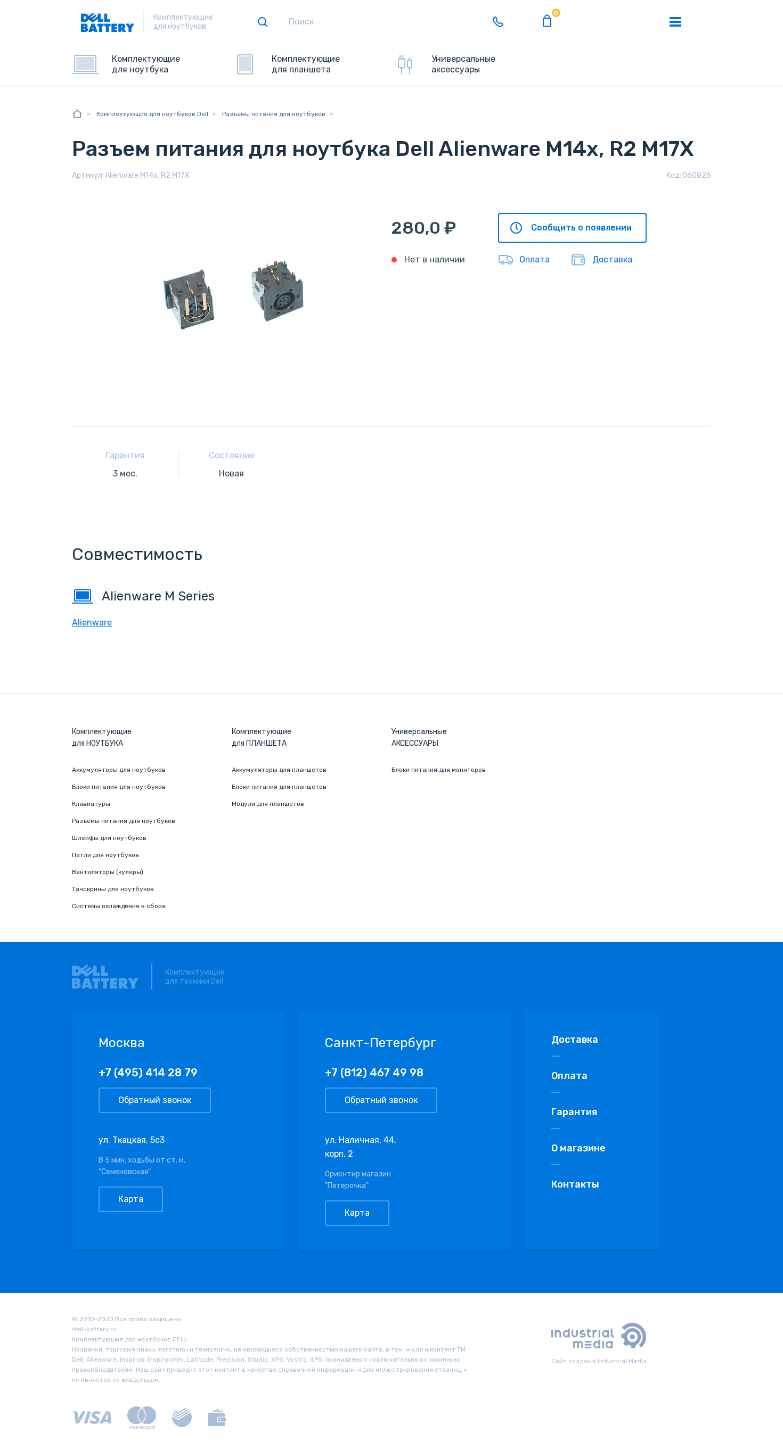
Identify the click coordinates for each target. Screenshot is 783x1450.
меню (675, 22)
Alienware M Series (158, 596)
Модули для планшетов (268, 804)
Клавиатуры (91, 804)
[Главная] (77, 114)
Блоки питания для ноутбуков (119, 786)
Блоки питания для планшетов (279, 786)
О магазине (578, 1148)
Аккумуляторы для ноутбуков (119, 769)
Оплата (534, 259)
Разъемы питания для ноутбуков (123, 821)
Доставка (612, 259)
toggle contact (498, 22)
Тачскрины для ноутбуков (113, 889)
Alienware (92, 622)
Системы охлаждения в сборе (119, 906)
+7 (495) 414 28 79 (148, 1072)
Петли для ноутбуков (105, 855)
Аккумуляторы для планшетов (279, 769)
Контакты (575, 1184)
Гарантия (574, 1112)
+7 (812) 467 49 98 (374, 1072)
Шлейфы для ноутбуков (109, 838)
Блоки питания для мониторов (438, 769)
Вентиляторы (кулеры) (107, 872)
